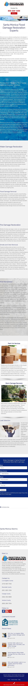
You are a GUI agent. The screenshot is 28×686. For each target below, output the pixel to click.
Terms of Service (5, 494)
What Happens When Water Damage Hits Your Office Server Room (16, 654)
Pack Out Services (14, 343)
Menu (14, 13)
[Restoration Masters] (14, 3)
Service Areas (14, 679)
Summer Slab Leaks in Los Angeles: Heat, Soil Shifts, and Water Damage (16, 644)
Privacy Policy (24, 492)
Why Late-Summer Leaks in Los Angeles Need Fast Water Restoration (17, 663)
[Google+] (6, 611)
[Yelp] (10, 611)
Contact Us (3, 490)
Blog (19, 679)
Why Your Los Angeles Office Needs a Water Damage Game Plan (16, 635)
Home (9, 679)
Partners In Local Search (19, 676)
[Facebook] (3, 611)
